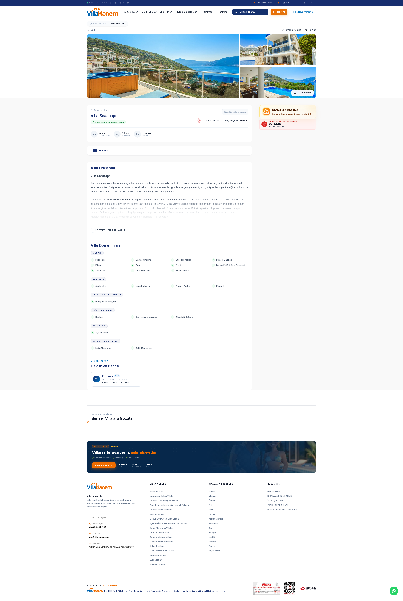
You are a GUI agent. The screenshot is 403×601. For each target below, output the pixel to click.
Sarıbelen (213, 523)
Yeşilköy (213, 537)
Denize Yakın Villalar (160, 532)
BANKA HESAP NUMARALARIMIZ (282, 510)
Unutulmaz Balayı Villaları (162, 496)
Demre (212, 546)
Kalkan (212, 491)
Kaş (210, 528)
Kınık (211, 510)
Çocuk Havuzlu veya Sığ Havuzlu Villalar (169, 505)
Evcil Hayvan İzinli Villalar (162, 551)
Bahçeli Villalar (157, 514)
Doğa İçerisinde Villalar (161, 537)
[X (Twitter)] (124, 3)
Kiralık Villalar (148, 12)
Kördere (212, 542)
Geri (92, 29)
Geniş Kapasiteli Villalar (161, 542)
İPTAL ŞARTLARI (275, 501)
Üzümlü (212, 501)
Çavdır (212, 514)
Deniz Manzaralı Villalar (161, 528)
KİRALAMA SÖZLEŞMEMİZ (280, 496)
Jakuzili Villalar (157, 546)
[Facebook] (115, 3)
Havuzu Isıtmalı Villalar (161, 510)
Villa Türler (166, 12)
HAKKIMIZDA (273, 491)
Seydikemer (214, 551)
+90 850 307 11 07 (97, 527)
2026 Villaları (131, 12)
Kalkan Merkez (216, 519)
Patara (212, 505)
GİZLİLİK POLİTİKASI (277, 505)
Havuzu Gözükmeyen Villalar (164, 501)
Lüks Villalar (156, 560)
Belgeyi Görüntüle (276, 126)
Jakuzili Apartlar (158, 564)
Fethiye (212, 532)
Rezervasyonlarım (304, 12)
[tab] (101, 150)
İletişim (223, 12)
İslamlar (212, 496)
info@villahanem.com (99, 537)
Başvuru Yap (102, 465)
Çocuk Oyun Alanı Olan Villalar (164, 519)
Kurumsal (208, 12)
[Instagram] (120, 3)
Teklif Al (281, 12)
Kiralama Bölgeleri (187, 12)
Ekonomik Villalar (158, 555)
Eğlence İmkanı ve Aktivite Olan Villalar (168, 523)
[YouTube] (128, 3)
